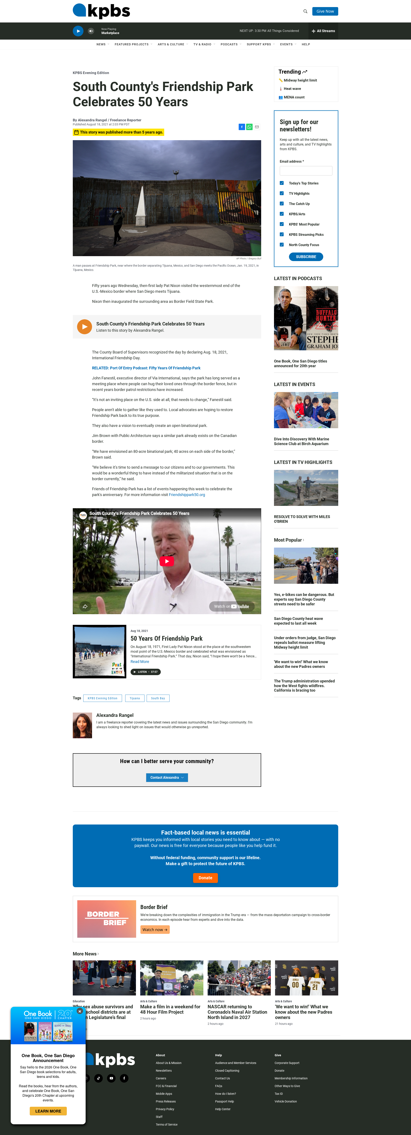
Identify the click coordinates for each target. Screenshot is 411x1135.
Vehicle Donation (286, 1101)
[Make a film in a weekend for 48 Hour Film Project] (171, 977)
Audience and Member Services (235, 1063)
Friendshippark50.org (187, 494)
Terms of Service (166, 1124)
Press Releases (166, 1101)
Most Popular (288, 540)
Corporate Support (287, 1063)
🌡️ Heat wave (289, 88)
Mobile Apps (164, 1093)
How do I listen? (225, 1093)
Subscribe (306, 256)
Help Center (223, 1109)
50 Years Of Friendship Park (167, 638)
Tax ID (279, 1093)
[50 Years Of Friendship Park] (99, 651)
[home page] (101, 11)
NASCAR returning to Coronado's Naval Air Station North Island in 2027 (237, 1012)
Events (286, 44)
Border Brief (154, 907)
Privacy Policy (165, 1109)
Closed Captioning (227, 1070)
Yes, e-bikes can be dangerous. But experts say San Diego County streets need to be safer (304, 599)
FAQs (218, 1086)
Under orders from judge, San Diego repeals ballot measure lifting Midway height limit (305, 642)
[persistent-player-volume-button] (91, 31)
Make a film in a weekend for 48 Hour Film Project (170, 1009)
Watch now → (155, 929)
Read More (140, 661)
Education (79, 1001)
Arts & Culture (171, 44)
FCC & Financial (166, 1086)
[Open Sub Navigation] (108, 44)
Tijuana (135, 698)
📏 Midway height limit (297, 80)
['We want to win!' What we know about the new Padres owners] (306, 977)
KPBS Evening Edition (91, 73)
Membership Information (291, 1078)
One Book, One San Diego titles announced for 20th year (300, 363)
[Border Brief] (106, 919)
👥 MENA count (291, 97)
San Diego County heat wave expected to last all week (298, 620)
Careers (161, 1078)
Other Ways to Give (287, 1086)
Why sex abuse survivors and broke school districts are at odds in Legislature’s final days (103, 1014)
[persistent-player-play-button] (78, 31)
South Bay (158, 698)
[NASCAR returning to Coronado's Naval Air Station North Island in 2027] (239, 977)
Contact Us (222, 1078)
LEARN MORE (48, 1111)
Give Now (325, 11)
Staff (159, 1117)
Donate (205, 877)
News (101, 44)
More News (85, 954)
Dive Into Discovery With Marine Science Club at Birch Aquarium (301, 441)
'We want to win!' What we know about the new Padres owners (301, 664)
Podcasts (229, 44)
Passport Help (224, 1101)
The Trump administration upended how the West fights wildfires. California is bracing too (304, 686)
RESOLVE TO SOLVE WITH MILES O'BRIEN (302, 519)
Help (306, 44)
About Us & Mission (169, 1063)
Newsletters (164, 1070)
